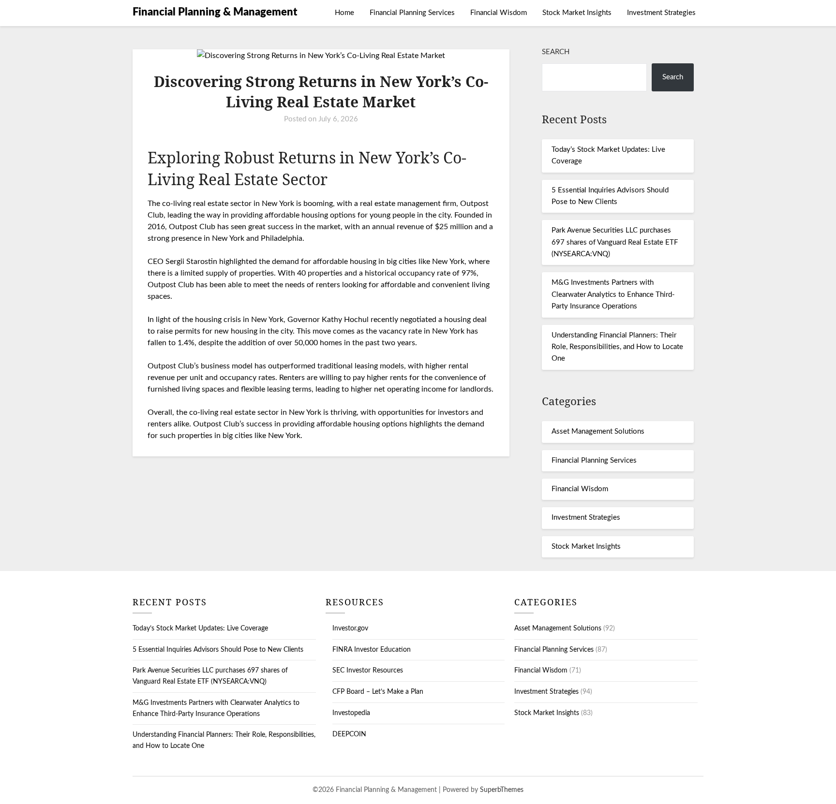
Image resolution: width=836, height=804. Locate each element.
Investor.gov (350, 628)
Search (555, 52)
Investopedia (351, 713)
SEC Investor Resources (367, 670)
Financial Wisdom (498, 12)
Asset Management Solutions (598, 431)
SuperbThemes (501, 790)
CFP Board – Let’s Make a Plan (377, 691)
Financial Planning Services (412, 12)
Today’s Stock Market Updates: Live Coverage (200, 628)
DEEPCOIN (349, 734)
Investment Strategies (661, 12)
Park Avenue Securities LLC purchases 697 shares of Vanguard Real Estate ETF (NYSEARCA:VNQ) (615, 242)
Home (344, 12)
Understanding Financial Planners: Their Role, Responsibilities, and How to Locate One (617, 347)
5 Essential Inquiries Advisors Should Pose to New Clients (218, 649)
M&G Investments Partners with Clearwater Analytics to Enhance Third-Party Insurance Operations (613, 294)
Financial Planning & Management (215, 12)
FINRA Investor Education (371, 649)
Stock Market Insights (577, 12)
